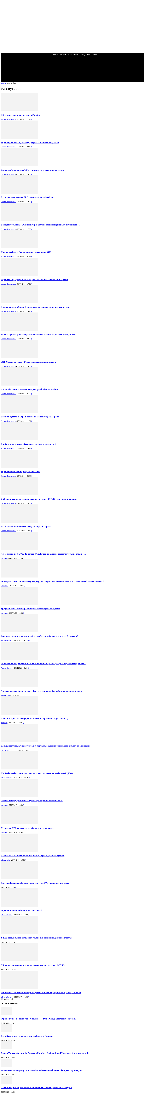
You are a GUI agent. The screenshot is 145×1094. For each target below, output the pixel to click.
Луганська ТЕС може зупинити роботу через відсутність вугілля (32, 855)
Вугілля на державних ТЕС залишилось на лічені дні (27, 197)
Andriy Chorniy (6, 668)
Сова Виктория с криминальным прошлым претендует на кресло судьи (36, 1087)
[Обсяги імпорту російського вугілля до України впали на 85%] (19, 796)
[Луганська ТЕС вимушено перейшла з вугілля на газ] (19, 824)
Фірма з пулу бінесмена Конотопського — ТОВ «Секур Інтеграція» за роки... (39, 1019)
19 (29, 640)
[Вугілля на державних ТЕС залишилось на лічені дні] (19, 193)
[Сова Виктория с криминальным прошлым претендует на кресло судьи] (6, 1083)
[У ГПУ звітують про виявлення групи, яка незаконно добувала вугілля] (19, 933)
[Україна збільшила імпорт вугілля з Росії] (19, 906)
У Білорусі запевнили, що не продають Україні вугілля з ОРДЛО (33, 965)
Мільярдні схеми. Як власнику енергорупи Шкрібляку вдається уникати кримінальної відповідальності (52, 581)
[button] (61, 66)
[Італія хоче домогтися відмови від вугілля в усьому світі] (19, 440)
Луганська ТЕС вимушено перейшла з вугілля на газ (27, 828)
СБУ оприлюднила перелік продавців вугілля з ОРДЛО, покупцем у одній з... (39, 499)
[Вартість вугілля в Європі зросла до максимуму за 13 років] (19, 412)
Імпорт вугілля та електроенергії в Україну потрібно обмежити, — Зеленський (39, 636)
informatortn (5, 695)
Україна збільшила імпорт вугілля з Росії (21, 910)
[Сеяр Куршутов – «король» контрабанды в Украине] (6, 1032)
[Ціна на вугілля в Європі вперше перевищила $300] (19, 248)
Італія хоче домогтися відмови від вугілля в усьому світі (28, 444)
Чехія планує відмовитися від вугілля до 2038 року (26, 526)
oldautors (4, 558)
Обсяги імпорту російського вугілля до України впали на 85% (32, 800)
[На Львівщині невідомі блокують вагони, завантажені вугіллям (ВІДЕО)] (19, 769)
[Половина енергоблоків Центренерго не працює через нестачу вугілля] (19, 303)
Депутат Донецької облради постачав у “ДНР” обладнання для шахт (35, 883)
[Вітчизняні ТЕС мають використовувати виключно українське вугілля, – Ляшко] (19, 988)
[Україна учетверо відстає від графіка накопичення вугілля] (19, 138)
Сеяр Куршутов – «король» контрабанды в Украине (27, 1036)
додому (4, 83)
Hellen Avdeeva (6, 640)
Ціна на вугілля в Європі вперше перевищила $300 (26, 252)
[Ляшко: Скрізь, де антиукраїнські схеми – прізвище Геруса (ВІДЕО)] (19, 714)
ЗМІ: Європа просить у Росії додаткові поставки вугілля (28, 362)
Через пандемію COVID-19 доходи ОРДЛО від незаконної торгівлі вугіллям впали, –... (43, 554)
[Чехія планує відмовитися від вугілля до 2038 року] (19, 522)
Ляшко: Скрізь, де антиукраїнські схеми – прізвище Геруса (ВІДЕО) (34, 718)
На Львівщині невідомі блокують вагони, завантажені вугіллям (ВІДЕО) (37, 773)
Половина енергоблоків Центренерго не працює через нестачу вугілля (35, 307)
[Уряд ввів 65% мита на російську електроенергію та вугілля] (19, 604)
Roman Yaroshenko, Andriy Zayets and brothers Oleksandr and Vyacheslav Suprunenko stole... (45, 1053)
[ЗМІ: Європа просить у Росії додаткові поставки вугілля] (19, 357)
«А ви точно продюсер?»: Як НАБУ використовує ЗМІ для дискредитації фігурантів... (43, 663)
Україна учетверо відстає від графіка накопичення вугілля (30, 142)
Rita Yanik (4, 586)
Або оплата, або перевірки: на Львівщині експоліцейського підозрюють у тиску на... (42, 1070)
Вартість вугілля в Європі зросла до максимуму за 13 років (30, 417)
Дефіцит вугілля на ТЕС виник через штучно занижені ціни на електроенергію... (40, 225)
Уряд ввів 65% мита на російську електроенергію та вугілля (30, 608)
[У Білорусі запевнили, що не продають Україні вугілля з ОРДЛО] (19, 961)
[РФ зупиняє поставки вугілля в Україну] (19, 111)
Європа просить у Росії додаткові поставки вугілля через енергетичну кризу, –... (40, 334)
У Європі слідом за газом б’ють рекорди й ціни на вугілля (29, 389)
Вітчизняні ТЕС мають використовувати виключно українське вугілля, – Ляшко (41, 992)
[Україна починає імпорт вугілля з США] (19, 467)
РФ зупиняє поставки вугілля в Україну (20, 115)
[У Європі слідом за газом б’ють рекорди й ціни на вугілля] (19, 385)
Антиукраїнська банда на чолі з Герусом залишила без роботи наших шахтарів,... (41, 691)
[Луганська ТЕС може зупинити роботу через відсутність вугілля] (19, 851)
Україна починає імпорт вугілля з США (20, 471)
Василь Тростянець (8, 119)
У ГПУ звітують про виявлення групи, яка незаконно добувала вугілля (36, 938)
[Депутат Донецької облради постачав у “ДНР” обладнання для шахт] (19, 879)
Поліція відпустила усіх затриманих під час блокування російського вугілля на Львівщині (45, 746)
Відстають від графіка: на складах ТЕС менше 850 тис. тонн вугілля (34, 279)
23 (29, 778)
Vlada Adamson (6, 778)
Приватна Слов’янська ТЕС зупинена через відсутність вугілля (32, 170)
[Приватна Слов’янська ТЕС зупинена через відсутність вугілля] (19, 165)
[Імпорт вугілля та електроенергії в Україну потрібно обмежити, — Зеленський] (19, 632)
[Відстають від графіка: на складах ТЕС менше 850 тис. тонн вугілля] (19, 275)
